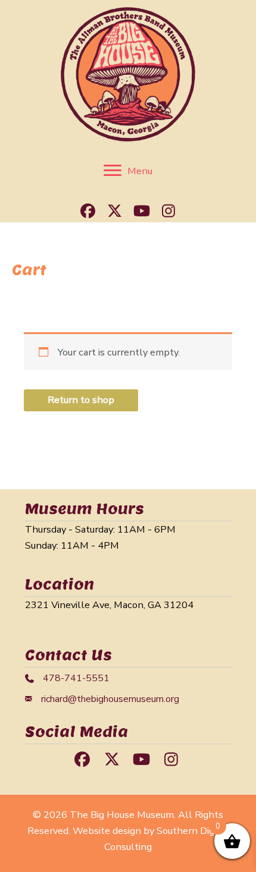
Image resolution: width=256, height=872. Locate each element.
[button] (88, 210)
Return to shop (81, 400)
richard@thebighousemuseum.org (110, 699)
